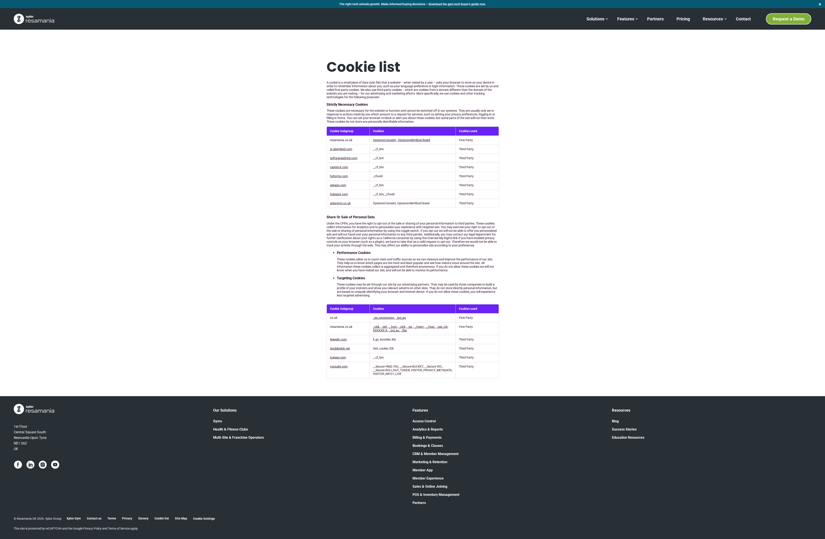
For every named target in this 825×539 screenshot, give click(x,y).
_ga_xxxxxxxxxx (384, 318)
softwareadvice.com (343, 158)
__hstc (393, 327)
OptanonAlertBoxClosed (414, 140)
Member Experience (428, 478)
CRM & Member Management (435, 454)
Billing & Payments (427, 437)
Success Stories (624, 429)
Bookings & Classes (427, 446)
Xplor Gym (74, 518)
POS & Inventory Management (435, 495)
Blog (615, 421)
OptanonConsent (385, 140)
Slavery (143, 518)
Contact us (94, 518)
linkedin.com (338, 339)
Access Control (424, 421)
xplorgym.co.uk (340, 203)
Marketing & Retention (429, 462)
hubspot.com (339, 194)
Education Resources (628, 437)
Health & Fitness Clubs (230, 429)
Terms (111, 518)
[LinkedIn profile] (30, 464)
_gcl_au (401, 318)
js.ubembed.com (341, 149)
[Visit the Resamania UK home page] (113, 409)
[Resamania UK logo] (34, 19)
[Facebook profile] (18, 464)
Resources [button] (713, 18)
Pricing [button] (683, 18)
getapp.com (338, 185)
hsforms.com (339, 176)
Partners (419, 503)
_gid (384, 327)
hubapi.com (338, 357)
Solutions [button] (595, 18)
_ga (410, 327)
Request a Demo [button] (788, 18)
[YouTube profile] (55, 464)
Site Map (181, 518)
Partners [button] (655, 18)
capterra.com (339, 167)
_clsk (376, 327)
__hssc (430, 327)
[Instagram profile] (42, 464)
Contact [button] (743, 18)
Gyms (217, 421)
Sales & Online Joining (429, 486)
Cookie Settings (204, 518)
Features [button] (625, 18)
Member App (422, 470)
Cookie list (161, 518)
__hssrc (419, 327)
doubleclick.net (340, 348)
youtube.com (339, 366)
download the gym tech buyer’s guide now (457, 4)
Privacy (127, 518)
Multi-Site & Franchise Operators (238, 437)
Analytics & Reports (427, 429)
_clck (402, 327)
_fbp (404, 330)
